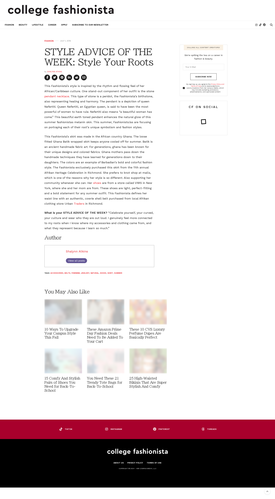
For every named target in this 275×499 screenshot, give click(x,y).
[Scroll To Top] (267, 491)
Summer (118, 273)
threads (211, 429)
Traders (79, 203)
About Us (118, 463)
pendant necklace (56, 96)
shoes (97, 183)
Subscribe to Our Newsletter (90, 25)
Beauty (23, 25)
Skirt (110, 273)
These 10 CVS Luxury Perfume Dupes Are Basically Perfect (147, 333)
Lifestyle (37, 25)
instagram (116, 429)
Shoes (103, 273)
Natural (95, 273)
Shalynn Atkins (54, 72)
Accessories (56, 273)
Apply (64, 25)
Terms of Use (154, 463)
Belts (67, 273)
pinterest (164, 429)
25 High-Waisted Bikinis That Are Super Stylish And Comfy (147, 382)
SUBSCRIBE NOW (203, 77)
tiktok (68, 429)
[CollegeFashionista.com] (61, 10)
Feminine (75, 273)
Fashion (9, 25)
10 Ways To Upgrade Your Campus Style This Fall (61, 333)
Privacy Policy (135, 463)
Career (52, 25)
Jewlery (85, 273)
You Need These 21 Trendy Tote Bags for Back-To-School (104, 382)
